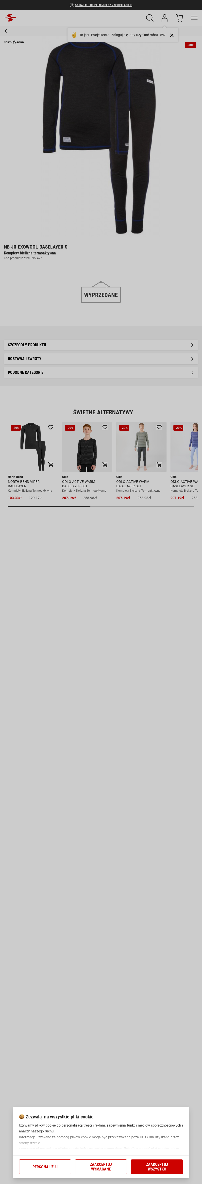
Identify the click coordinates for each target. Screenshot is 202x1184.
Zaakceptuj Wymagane (101, 1166)
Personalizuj (45, 1167)
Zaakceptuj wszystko (157, 1166)
